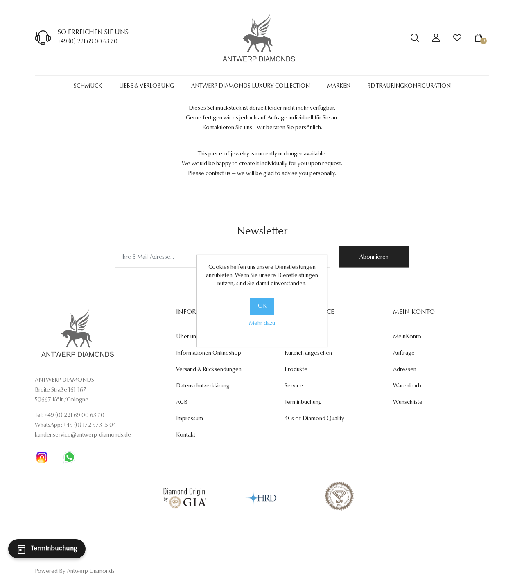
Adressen (404, 370)
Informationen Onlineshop (208, 353)
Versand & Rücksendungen (209, 370)
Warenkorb (407, 386)
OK (262, 306)
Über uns (187, 337)
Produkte (296, 370)
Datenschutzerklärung (203, 386)
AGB (181, 402)
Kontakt (185, 435)
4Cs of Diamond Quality (314, 419)
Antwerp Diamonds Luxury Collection (250, 86)
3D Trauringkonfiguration (409, 86)
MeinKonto (407, 337)
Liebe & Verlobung (146, 86)
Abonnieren (373, 257)
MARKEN (338, 86)
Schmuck (88, 86)
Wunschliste (407, 402)
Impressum (189, 419)
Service (294, 386)
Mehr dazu (262, 323)
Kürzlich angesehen (308, 353)
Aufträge (404, 353)
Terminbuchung (303, 402)
